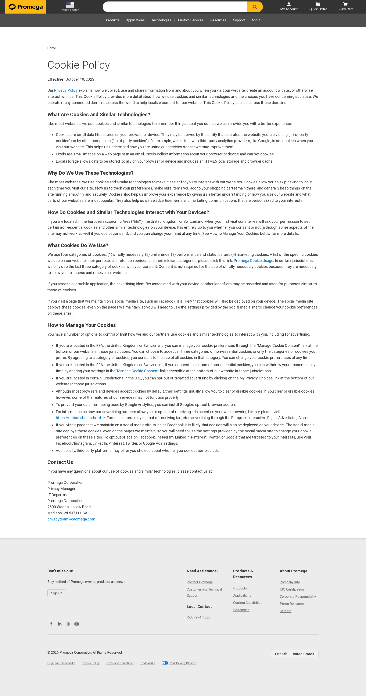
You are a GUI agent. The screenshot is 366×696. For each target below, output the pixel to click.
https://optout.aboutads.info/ (80, 417)
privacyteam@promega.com (71, 519)
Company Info (290, 582)
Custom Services (191, 20)
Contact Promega (200, 582)
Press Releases (292, 604)
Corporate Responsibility (298, 597)
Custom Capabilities (247, 603)
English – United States (294, 654)
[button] (255, 6)
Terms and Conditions (119, 663)
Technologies (161, 20)
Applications (135, 20)
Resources (218, 20)
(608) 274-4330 (198, 617)
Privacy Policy (66, 90)
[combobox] (175, 6)
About (256, 20)
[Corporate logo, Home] (25, 7)
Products (112, 20)
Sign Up (56, 593)
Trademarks (147, 663)
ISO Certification (292, 589)
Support (239, 20)
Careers (285, 611)
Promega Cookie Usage (253, 260)
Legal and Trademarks (61, 663)
